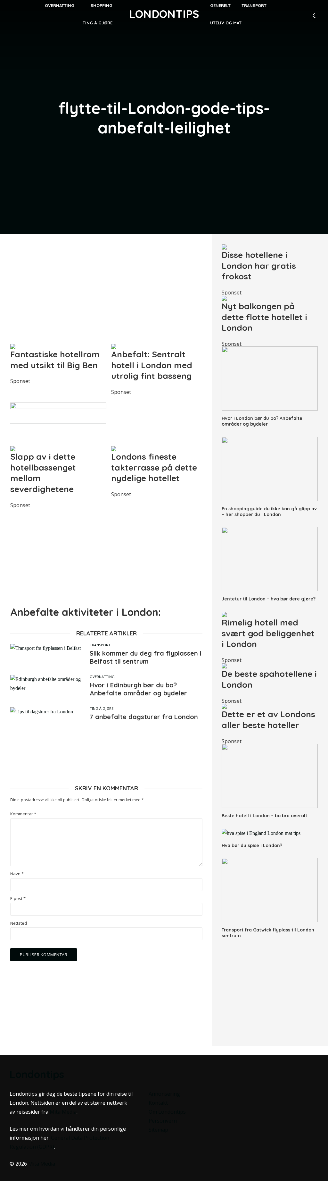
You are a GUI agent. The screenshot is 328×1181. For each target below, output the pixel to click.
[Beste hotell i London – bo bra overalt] (270, 776)
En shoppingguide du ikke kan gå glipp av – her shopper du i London (269, 511)
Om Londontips (167, 1111)
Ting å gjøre (97, 22)
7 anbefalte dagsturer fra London (144, 717)
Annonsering (164, 1093)
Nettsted (18, 923)
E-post (18, 898)
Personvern (163, 1120)
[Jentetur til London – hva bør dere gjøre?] (270, 559)
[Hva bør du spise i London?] (270, 833)
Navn (17, 874)
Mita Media (63, 1111)
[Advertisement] (106, 289)
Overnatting (102, 676)
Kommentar (23, 814)
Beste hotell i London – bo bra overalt (264, 816)
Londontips (164, 14)
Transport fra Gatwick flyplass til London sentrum (268, 933)
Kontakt (158, 1102)
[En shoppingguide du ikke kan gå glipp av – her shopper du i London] (270, 469)
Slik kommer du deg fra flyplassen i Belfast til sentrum (145, 657)
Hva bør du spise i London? (252, 845)
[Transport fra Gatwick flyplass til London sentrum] (270, 890)
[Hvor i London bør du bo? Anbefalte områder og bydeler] (270, 378)
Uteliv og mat (226, 22)
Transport (100, 644)
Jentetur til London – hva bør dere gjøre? (269, 599)
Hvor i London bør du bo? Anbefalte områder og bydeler (262, 421)
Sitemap (158, 1129)
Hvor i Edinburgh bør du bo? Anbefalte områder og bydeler (138, 689)
